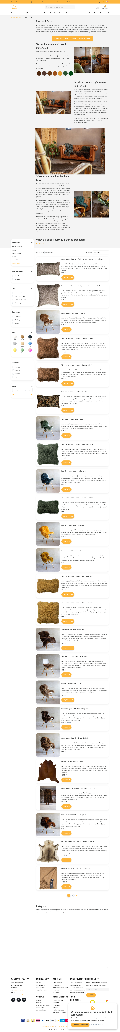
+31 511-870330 (18, 990)
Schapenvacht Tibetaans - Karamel (73, 313)
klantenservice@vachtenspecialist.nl (21, 995)
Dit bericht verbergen (80, 1025)
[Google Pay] (53, 1020)
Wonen (78, 13)
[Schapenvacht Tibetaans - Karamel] (47, 322)
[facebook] (13, 1000)
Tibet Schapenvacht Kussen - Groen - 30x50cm (77, 498)
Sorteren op (89, 252)
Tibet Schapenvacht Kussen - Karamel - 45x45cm (77, 338)
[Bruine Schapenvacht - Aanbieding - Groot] (47, 718)
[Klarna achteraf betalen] (38, 1020)
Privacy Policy (60, 1026)
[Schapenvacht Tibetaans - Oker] (47, 560)
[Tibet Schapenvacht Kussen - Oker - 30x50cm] (47, 586)
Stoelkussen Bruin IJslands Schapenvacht (75, 656)
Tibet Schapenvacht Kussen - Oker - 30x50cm (76, 576)
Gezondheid (70, 13)
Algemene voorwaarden (48, 1026)
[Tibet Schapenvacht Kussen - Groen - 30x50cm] (47, 507)
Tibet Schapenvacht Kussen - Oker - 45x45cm (76, 603)
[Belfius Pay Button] (67, 1020)
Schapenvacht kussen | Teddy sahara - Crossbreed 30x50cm (82, 259)
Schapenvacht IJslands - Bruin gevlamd (74, 815)
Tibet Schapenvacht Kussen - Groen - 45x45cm (77, 444)
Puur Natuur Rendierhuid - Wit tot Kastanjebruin (78, 841)
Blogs (96, 13)
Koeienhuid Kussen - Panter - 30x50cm (74, 392)
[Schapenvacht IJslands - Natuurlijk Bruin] (47, 745)
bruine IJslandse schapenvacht (45, 211)
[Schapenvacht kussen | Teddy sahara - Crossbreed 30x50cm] (47, 269)
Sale (90, 13)
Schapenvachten (16, 13)
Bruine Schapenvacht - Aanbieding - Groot (75, 709)
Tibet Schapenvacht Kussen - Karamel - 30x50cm (77, 365)
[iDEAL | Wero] (33, 1020)
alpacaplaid (88, 29)
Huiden (27, 13)
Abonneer (91, 995)
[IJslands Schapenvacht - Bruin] (47, 692)
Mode (85, 13)
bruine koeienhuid (64, 200)
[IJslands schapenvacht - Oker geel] (47, 534)
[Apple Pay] (48, 1020)
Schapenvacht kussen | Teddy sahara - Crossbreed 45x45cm (82, 286)
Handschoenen (37, 13)
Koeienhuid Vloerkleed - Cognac (72, 761)
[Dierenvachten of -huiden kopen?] (15, 7)
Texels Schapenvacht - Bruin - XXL (73, 630)
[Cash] (28, 1020)
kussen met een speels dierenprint (97, 110)
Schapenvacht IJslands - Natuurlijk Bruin (74, 738)
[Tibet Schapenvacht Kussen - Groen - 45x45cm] (47, 454)
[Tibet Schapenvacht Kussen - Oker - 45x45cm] (47, 612)
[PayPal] (43, 1020)
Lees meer (39, 243)
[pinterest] (24, 1000)
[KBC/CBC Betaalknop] (62, 1020)
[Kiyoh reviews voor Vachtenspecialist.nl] (104, 2)
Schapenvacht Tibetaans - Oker (72, 551)
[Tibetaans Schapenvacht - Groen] (47, 428)
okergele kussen (78, 110)
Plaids (46, 13)
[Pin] (23, 1020)
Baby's (61, 13)
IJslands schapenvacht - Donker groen (74, 471)
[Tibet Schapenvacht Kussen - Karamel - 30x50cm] (47, 375)
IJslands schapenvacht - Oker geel (72, 525)
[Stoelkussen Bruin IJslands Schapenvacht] (47, 666)
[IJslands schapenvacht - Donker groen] (47, 481)
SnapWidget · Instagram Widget (102, 967)
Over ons (103, 13)
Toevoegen (66, 329)
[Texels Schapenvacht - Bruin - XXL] (47, 639)
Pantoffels (53, 13)
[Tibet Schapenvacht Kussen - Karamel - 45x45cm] (47, 348)
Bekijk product (68, 277)
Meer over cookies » (97, 1025)
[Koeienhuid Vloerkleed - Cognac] (47, 771)
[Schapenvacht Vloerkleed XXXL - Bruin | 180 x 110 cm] (47, 798)
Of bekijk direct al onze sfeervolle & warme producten (72, 38)
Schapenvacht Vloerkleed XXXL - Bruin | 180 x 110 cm (79, 788)
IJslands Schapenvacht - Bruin (71, 684)
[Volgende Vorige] (76, 895)
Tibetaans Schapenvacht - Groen (72, 419)
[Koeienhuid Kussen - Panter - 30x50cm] (47, 401)
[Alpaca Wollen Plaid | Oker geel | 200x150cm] (47, 878)
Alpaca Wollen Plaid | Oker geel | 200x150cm (76, 868)
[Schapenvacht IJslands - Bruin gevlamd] (47, 824)
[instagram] (19, 1000)
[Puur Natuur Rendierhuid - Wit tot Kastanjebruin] (47, 851)
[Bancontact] (57, 1020)
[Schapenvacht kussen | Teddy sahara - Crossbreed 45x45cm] (47, 296)
